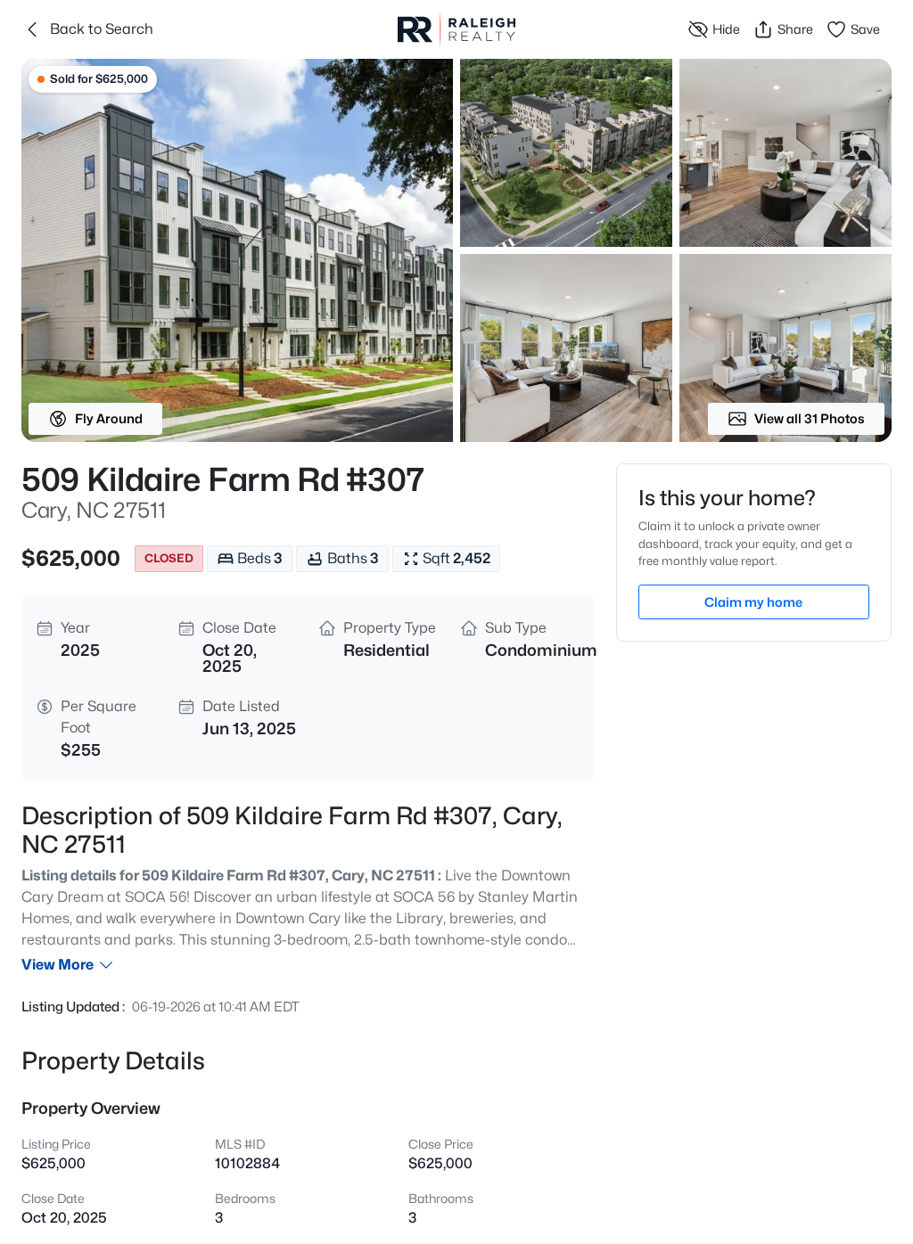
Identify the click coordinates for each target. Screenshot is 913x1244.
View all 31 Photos (809, 418)
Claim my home (753, 602)
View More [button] (57, 964)
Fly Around (109, 418)
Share (795, 29)
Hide (726, 29)
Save (865, 29)
